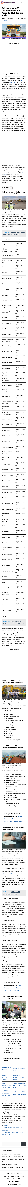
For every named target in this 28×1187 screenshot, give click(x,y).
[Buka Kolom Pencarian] (21, 2)
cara (5, 174)
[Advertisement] (14, 58)
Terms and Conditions (14, 1181)
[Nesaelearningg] (8, 2)
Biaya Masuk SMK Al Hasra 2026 (11, 1164)
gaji (21, 80)
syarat (23, 172)
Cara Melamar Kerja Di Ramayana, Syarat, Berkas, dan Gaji (13, 987)
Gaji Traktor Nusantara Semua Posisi (18, 1077)
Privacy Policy (11, 1179)
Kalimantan (12, 82)
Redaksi (18, 1179)
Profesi (6, 1125)
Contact (13, 1173)
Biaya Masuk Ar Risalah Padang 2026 (12, 1157)
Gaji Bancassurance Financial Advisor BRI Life (19, 1085)
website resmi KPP (7, 874)
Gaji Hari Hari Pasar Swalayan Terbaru (7, 1077)
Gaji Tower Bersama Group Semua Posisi (6, 1085)
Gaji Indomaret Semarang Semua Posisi (6, 1070)
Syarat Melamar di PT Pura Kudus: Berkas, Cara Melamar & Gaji (13, 818)
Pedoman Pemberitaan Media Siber (14, 1176)
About (7, 1173)
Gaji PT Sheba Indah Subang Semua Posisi (6, 1093)
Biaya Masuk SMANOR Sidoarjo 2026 (12, 1167)
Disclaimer (19, 1173)
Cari (3, 1141)
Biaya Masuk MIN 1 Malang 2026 (11, 1154)
